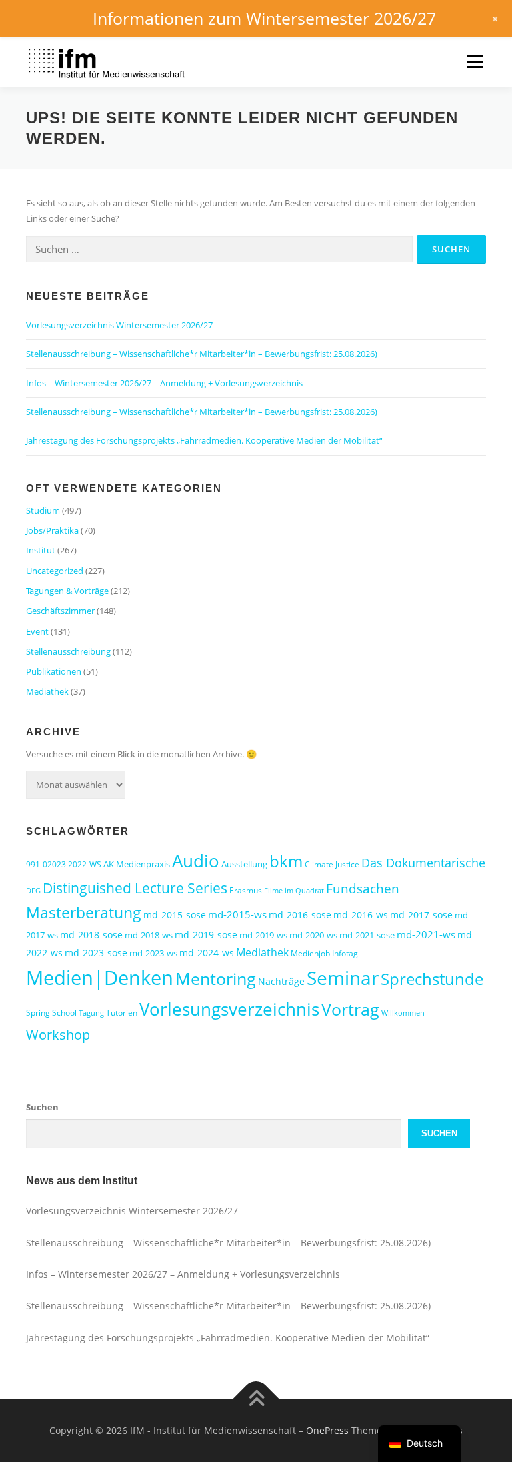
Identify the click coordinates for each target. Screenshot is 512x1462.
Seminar (343, 977)
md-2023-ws (153, 953)
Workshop (58, 1035)
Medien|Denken (99, 977)
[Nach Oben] (256, 1399)
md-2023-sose (96, 952)
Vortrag (350, 1009)
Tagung (91, 1013)
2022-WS (84, 864)
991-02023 (46, 864)
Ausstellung (244, 864)
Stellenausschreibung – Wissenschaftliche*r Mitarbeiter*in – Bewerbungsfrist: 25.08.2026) (201, 354)
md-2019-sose (206, 934)
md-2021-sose (367, 935)
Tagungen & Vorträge (67, 591)
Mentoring (215, 978)
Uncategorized (54, 571)
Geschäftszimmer (60, 611)
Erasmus (245, 890)
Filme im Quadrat (294, 890)
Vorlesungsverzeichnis (229, 1009)
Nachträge (281, 981)
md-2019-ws (263, 935)
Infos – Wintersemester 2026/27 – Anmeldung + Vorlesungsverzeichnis (164, 383)
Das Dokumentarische (423, 863)
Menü (474, 61)
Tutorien (121, 1012)
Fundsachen (362, 888)
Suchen (42, 1107)
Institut (40, 550)
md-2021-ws (426, 934)
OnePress (327, 1430)
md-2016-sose (300, 915)
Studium (43, 510)
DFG (33, 890)
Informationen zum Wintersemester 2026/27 (264, 18)
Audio (195, 861)
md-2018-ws (149, 935)
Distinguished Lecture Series (135, 887)
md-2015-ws (237, 914)
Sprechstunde (432, 979)
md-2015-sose (174, 915)
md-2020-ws (313, 935)
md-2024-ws (206, 952)
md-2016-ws (360, 915)
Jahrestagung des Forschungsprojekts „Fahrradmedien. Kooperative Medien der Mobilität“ (204, 440)
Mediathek (47, 691)
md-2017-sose (421, 915)
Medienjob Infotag (324, 953)
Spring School (51, 1012)
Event (37, 631)
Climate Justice (332, 864)
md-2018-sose (91, 934)
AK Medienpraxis (136, 864)
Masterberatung (83, 912)
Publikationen (53, 671)
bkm (286, 861)
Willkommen (403, 1013)
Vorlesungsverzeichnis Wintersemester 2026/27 (119, 325)
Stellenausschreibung (68, 651)
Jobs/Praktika (52, 530)
